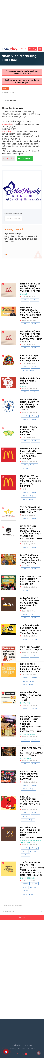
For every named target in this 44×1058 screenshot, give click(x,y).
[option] (22, 237)
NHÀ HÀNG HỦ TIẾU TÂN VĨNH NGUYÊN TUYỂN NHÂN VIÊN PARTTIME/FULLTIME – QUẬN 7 (31, 336)
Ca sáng (25, 300)
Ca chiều (25, 416)
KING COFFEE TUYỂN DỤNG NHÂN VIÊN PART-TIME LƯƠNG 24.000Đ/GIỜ (31, 580)
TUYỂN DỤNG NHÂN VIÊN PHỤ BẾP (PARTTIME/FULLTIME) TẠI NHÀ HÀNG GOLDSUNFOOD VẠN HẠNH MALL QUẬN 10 (32, 869)
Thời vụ (25, 816)
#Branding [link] (6, 131)
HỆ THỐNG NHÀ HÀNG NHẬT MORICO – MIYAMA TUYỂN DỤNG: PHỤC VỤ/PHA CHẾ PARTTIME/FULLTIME (31, 532)
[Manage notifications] (39, 1053)
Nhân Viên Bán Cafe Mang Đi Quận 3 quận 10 (30, 380)
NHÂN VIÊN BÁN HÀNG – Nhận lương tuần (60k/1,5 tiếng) (30, 696)
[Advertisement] (22, 23)
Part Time (34, 300)
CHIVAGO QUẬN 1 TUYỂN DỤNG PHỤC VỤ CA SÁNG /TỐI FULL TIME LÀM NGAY (30, 603)
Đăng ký (23, 49)
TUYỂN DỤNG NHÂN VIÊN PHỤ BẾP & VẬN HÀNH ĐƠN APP (31, 509)
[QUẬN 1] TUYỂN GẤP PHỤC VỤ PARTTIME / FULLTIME (28, 431)
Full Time (5, 88)
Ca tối (24, 465)
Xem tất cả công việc (13, 218)
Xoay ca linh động (28, 499)
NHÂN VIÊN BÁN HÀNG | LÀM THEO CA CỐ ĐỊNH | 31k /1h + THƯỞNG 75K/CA (29, 404)
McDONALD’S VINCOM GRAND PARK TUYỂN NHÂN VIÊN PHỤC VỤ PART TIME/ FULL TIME (30, 313)
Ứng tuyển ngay (26, 158)
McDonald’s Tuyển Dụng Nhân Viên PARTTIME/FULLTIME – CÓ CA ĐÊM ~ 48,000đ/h (31, 454)
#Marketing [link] (7, 124)
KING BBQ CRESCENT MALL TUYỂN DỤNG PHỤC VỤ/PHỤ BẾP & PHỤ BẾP (30, 802)
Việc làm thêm (16, 1045)
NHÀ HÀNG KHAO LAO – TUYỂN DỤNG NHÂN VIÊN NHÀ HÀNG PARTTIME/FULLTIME (31, 833)
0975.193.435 (31, 1049)
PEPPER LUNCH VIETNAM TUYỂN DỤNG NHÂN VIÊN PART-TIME (29, 775)
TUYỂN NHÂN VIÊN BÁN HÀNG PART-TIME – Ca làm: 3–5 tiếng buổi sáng (30, 629)
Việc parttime (28, 1045)
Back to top (20, 1054)
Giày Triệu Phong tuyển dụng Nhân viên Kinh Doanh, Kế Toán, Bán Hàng (30, 559)
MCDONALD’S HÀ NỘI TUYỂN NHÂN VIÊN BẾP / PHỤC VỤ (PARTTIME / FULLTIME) (30, 481)
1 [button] (5, 254)
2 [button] (6, 254)
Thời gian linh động (29, 370)
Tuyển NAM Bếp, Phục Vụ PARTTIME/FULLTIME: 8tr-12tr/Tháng (31, 751)
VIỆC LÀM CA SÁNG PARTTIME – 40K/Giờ (31, 648)
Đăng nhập (32, 49)
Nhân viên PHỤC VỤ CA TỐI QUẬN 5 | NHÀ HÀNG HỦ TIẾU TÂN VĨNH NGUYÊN (30, 287)
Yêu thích (10, 158)
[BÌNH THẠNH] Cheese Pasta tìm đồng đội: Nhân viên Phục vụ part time (30, 668)
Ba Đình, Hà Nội (9, 92)
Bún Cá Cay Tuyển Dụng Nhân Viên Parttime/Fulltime (29, 358)
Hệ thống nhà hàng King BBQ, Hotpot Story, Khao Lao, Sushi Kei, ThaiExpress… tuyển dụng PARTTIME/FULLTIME (31, 723)
